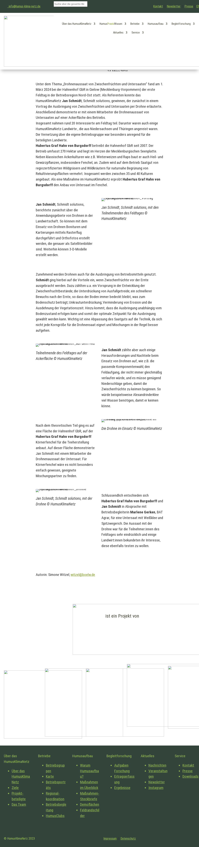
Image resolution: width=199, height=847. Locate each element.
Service (136, 32)
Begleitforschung (181, 23)
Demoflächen (89, 804)
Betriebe (135, 23)
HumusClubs (55, 816)
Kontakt (158, 6)
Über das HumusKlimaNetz (76, 23)
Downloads (190, 776)
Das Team (19, 804)
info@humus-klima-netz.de (23, 6)
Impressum (110, 838)
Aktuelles (118, 32)
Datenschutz (128, 838)
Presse (188, 6)
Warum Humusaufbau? (89, 771)
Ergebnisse (122, 787)
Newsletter (174, 6)
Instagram (155, 787)
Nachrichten (157, 765)
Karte (50, 776)
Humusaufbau (155, 23)
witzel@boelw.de (83, 574)
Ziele (15, 787)
